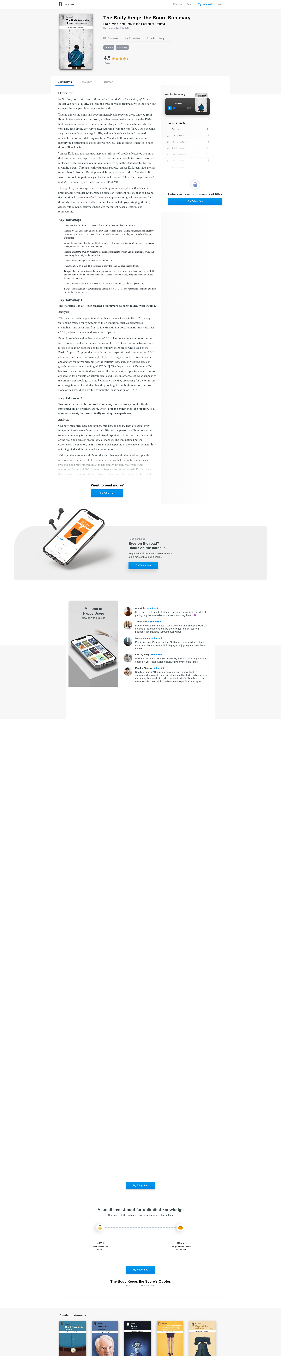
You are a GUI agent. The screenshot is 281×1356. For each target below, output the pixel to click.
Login (219, 4)
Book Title (64, 15)
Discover (178, 4)
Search (190, 4)
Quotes (108, 81)
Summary (64, 81)
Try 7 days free (107, 493)
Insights (87, 81)
